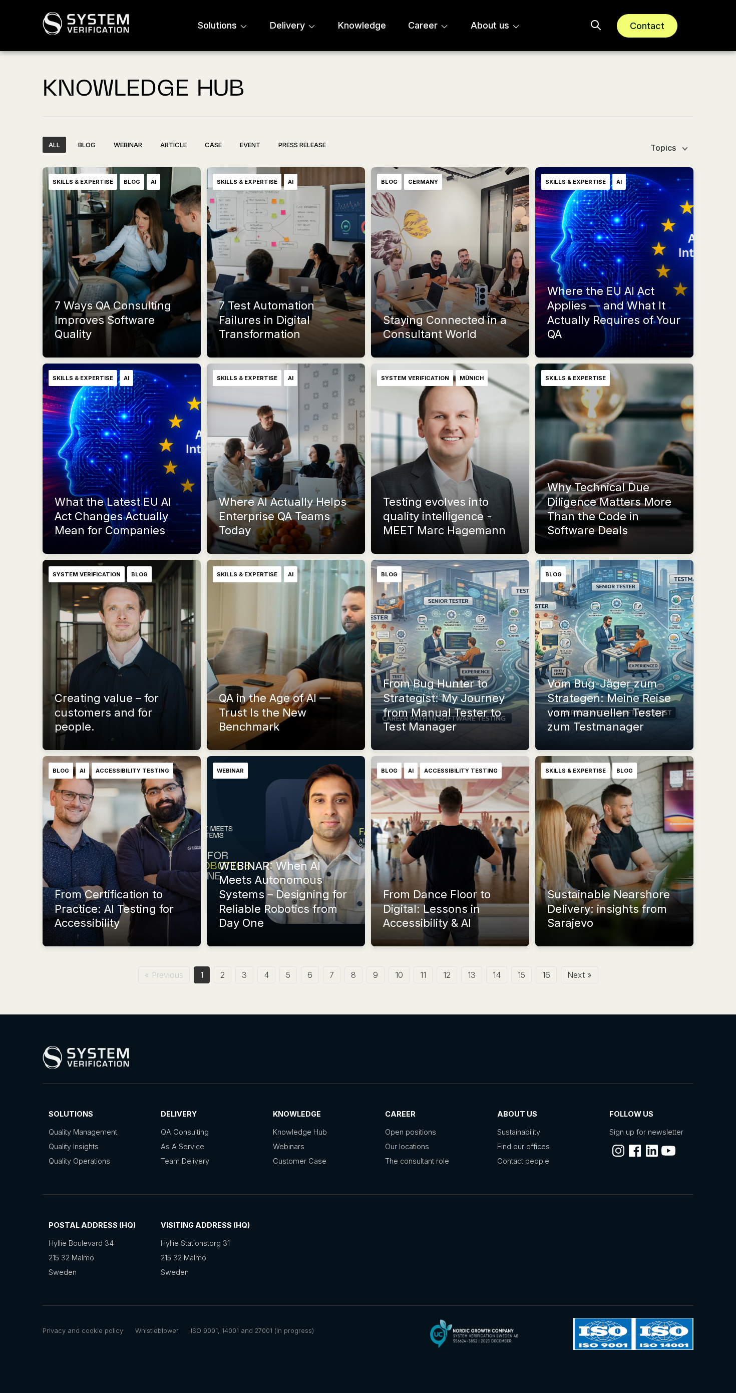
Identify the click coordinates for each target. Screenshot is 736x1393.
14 (497, 975)
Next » (579, 975)
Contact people (523, 1161)
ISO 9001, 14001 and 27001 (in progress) (252, 1330)
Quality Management (83, 1132)
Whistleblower (157, 1330)
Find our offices (523, 1146)
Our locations (407, 1146)
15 (521, 975)
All (54, 145)
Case (213, 145)
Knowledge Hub (300, 1132)
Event (250, 145)
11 (423, 975)
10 (399, 975)
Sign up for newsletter (646, 1132)
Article (173, 145)
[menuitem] (223, 25)
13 (472, 975)
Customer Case (299, 1161)
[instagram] (618, 1151)
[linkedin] (652, 1151)
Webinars (288, 1146)
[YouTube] (668, 1151)
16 (546, 975)
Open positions (410, 1132)
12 (447, 975)
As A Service (182, 1146)
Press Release (302, 145)
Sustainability (518, 1132)
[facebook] (635, 1151)
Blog (87, 145)
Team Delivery (185, 1161)
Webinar (128, 145)
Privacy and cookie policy (83, 1330)
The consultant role (417, 1161)
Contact (647, 26)
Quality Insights (74, 1146)
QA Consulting (185, 1132)
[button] (596, 25)
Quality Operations (79, 1161)
